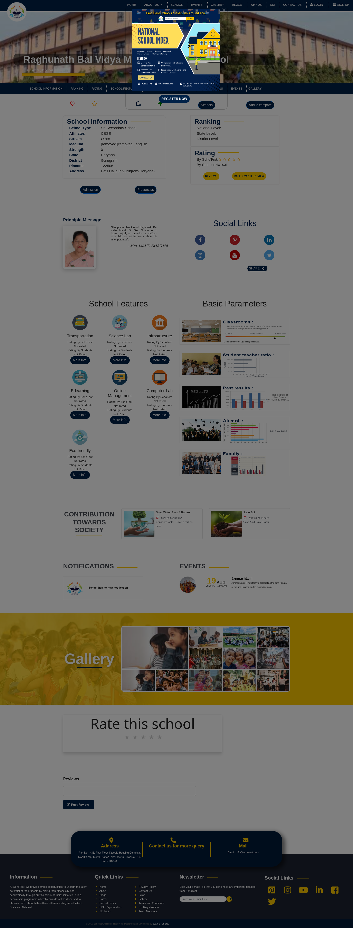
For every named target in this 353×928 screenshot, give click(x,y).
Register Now (174, 99)
